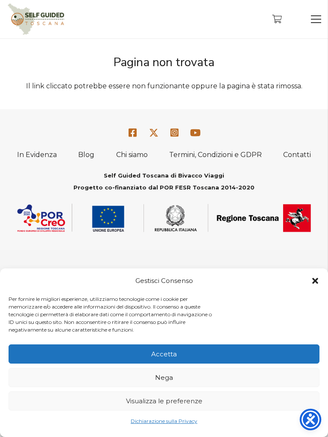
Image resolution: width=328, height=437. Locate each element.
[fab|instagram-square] (174, 133)
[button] (315, 281)
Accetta (164, 354)
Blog (86, 155)
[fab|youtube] (195, 133)
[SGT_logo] (36, 19)
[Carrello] (276, 19)
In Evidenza (37, 155)
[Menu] (316, 19)
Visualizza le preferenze (164, 401)
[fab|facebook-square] (133, 133)
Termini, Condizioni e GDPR (215, 155)
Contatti (297, 155)
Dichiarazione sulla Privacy (164, 421)
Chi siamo (132, 155)
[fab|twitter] (153, 133)
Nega (164, 377)
